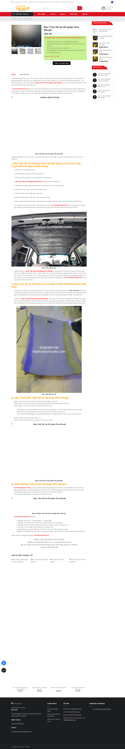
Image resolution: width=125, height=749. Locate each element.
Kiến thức (73, 14)
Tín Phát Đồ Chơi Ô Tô (101, 709)
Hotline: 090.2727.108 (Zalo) (72, 715)
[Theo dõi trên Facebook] (112, 2)
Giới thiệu (41, 14)
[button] (22, 14)
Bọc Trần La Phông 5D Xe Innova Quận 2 (20, 688)
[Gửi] (79, 8)
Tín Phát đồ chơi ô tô (41, 535)
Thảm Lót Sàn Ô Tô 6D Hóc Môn (78, 688)
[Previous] (14, 36)
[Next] (38, 36)
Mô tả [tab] (13, 74)
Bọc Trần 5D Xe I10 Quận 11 (59, 687)
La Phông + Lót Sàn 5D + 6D (25, 18)
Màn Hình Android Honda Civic (104, 85)
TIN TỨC (52, 14)
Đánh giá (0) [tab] (24, 74)
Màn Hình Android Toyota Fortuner (104, 80)
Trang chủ (14, 18)
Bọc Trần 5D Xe (27, 299)
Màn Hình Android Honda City (104, 91)
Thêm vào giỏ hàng (61, 63)
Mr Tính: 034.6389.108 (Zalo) (72, 709)
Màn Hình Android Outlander (104, 96)
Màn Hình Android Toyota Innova (104, 74)
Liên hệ (84, 14)
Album (62, 14)
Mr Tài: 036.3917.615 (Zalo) (71, 712)
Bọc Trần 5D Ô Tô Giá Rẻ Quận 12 (39, 688)
